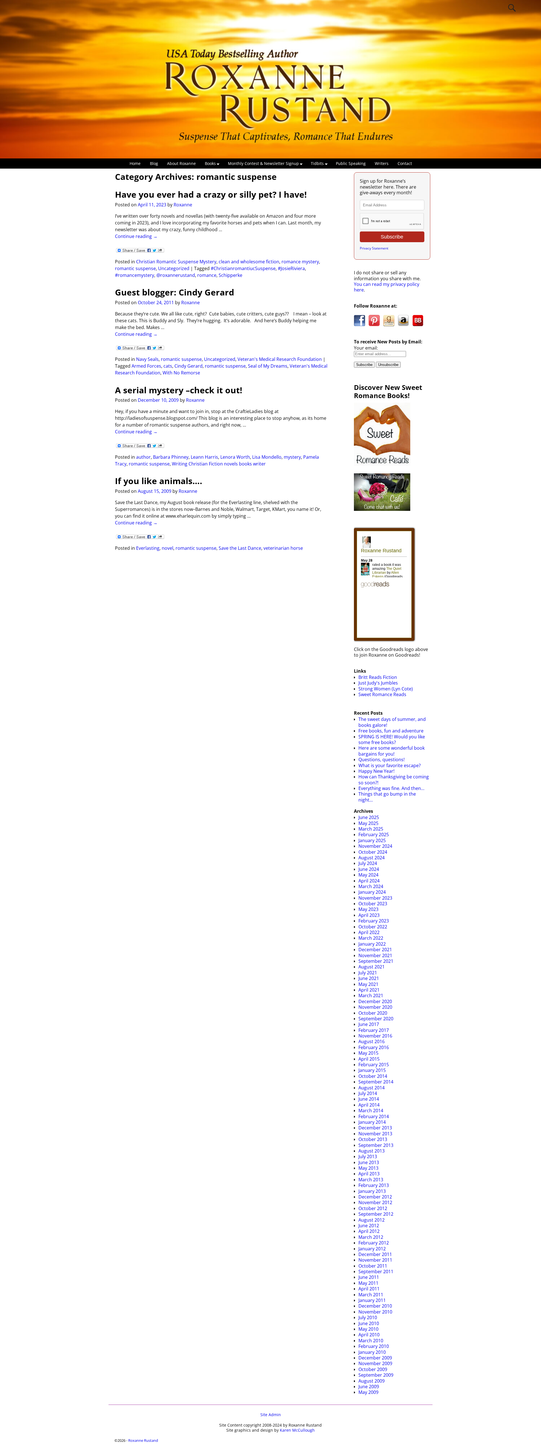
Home (135, 163)
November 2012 (375, 1202)
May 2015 (368, 1053)
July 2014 (367, 1093)
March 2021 (370, 995)
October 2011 (372, 1266)
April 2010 (369, 1335)
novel (167, 548)
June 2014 (368, 1099)
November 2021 (375, 955)
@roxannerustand (175, 275)
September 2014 (375, 1082)
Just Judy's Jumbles (378, 683)
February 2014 (373, 1116)
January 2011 (372, 1300)
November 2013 (375, 1134)
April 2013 (369, 1174)
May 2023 (368, 909)
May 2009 (368, 1392)
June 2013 (368, 1162)
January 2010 (372, 1352)
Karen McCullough (297, 1430)
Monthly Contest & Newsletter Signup (263, 163)
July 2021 (367, 973)
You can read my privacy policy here (386, 287)
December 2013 (375, 1128)
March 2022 (370, 938)
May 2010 (368, 1329)
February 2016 (373, 1047)
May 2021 (368, 984)
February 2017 (373, 1030)
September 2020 (375, 1019)
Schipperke (230, 275)
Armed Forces (146, 366)
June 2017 (368, 1024)
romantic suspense (135, 268)
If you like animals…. (158, 481)
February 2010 (373, 1346)
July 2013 (367, 1156)
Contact (405, 163)
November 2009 (375, 1363)
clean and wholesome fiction (249, 262)
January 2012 (372, 1249)
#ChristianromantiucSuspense (243, 268)
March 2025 (370, 829)
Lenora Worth (235, 457)
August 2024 (371, 858)
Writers (382, 163)
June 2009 (368, 1386)
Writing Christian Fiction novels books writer (219, 464)
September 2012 (375, 1214)
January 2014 (372, 1122)
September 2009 (375, 1375)
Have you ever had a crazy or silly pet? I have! (211, 194)
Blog (154, 163)
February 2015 (373, 1064)
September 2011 (375, 1271)
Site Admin (270, 1414)
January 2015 (372, 1070)
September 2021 (375, 961)
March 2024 (370, 886)
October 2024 (372, 852)
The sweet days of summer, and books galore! (392, 722)
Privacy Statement (374, 248)
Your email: (366, 348)
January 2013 (372, 1191)
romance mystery (300, 262)
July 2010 (367, 1317)
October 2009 (372, 1369)
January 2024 (372, 892)
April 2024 (369, 881)
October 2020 (372, 1013)
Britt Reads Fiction (377, 677)
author (143, 457)
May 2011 (368, 1283)
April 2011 (369, 1289)
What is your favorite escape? (389, 765)
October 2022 (372, 927)
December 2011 (375, 1254)
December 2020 (375, 1001)
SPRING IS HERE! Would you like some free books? (391, 739)
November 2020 (375, 1007)
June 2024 (368, 869)
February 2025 (373, 834)
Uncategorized (173, 268)
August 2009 (371, 1381)
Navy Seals (147, 359)
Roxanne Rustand (143, 1440)
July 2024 (367, 863)
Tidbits (317, 163)
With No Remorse (181, 373)
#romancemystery (134, 275)
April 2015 (369, 1059)
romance (206, 275)
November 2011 (375, 1260)
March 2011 (370, 1295)
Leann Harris (204, 457)
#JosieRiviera (291, 268)
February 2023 (373, 921)
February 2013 (373, 1185)
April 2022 (369, 932)
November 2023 (375, 898)
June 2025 (368, 817)
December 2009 (375, 1358)
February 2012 (373, 1243)
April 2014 (369, 1105)
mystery (292, 457)
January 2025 (372, 840)
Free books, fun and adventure (391, 731)
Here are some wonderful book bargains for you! (391, 751)
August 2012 (371, 1220)
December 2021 (375, 949)
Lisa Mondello (266, 457)
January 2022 (372, 944)
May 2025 (368, 823)
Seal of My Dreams (267, 366)
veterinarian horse (283, 548)
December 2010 (375, 1306)
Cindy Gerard (188, 366)
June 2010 (368, 1323)
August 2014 (371, 1088)
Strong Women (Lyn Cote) (385, 689)
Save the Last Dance (240, 548)
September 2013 (375, 1145)
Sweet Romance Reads (382, 694)
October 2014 (372, 1076)
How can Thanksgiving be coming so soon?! (393, 779)
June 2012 (368, 1225)
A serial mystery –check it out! (178, 390)
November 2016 (375, 1036)
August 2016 (371, 1041)
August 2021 (371, 967)
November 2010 (375, 1312)
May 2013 (368, 1168)
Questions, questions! (381, 759)
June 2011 (368, 1277)
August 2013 (371, 1151)
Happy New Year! (376, 771)
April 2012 (369, 1231)
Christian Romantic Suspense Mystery (176, 262)
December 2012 (375, 1197)
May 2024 (368, 875)
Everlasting (147, 548)
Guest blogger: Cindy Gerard (174, 292)
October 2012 (372, 1208)
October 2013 (372, 1139)
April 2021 (369, 990)
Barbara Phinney (171, 457)
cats (167, 366)
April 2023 (369, 915)
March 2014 (370, 1110)
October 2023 (372, 903)
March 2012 (370, 1237)
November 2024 (375, 846)
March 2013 (370, 1179)
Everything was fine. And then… (391, 788)
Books (210, 163)
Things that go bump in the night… (387, 797)
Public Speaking (351, 163)
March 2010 (370, 1340)
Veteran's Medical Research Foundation (280, 359)
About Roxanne (181, 163)
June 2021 (368, 978)
